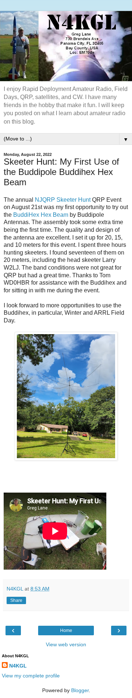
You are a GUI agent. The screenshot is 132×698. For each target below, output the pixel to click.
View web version (66, 644)
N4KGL (18, 666)
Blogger (80, 690)
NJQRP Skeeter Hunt (63, 200)
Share (16, 600)
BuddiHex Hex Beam (40, 215)
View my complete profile (31, 676)
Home (66, 630)
